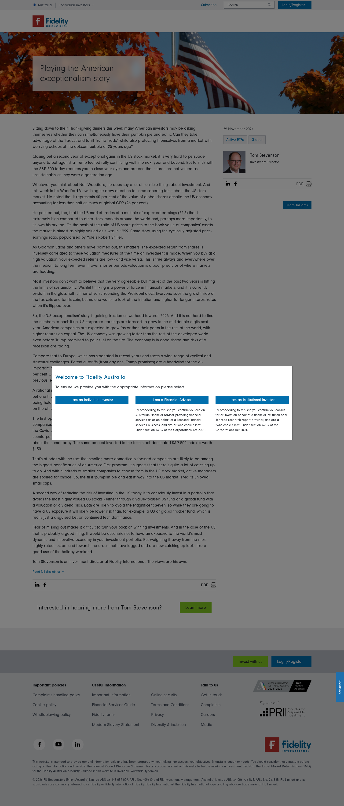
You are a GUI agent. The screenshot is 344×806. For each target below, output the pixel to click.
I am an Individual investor (92, 400)
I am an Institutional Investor (252, 400)
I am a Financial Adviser (172, 400)
